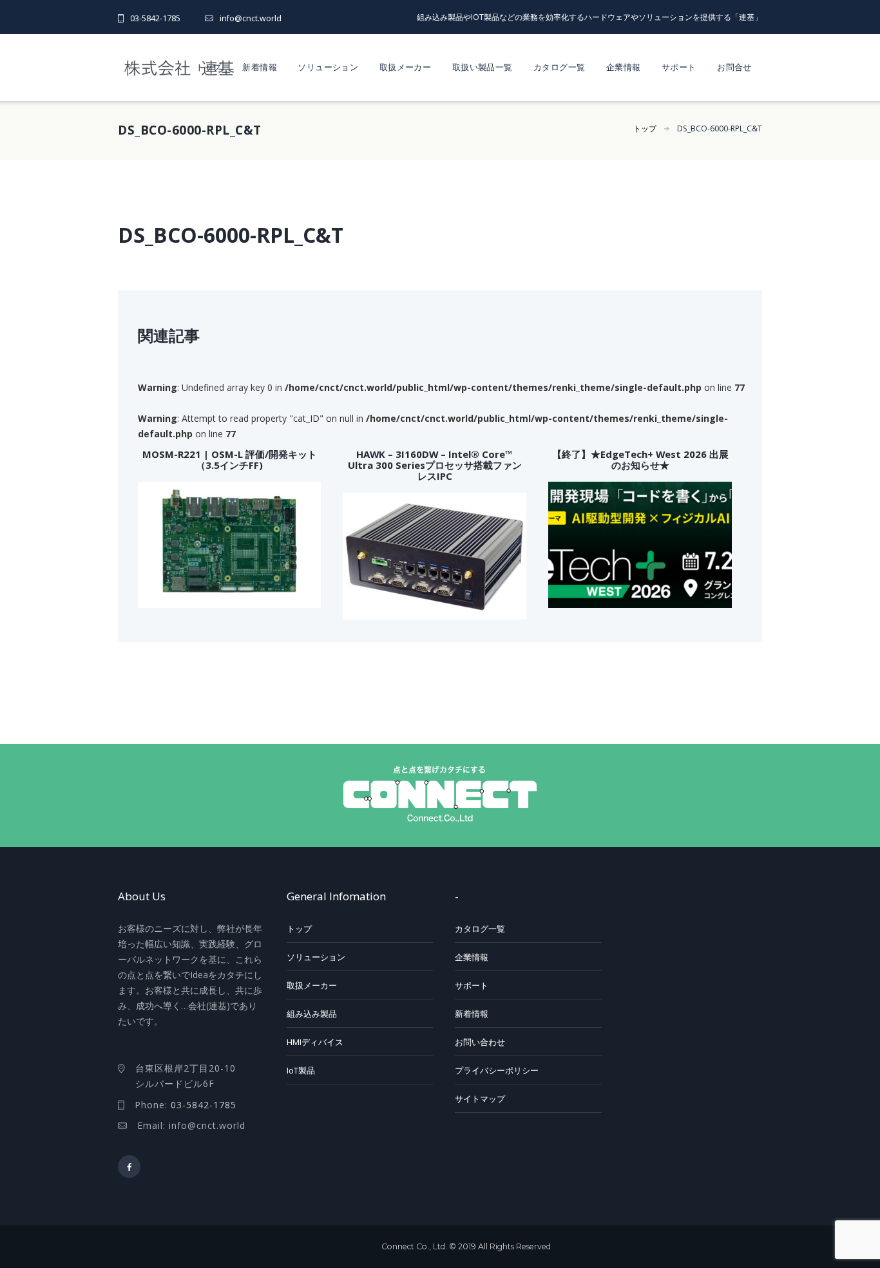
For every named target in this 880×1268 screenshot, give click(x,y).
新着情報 (259, 67)
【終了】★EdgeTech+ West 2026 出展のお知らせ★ (640, 459)
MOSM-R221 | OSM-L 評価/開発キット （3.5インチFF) (229, 459)
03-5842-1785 (155, 18)
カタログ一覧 (559, 67)
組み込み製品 (312, 1013)
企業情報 (623, 67)
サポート (679, 67)
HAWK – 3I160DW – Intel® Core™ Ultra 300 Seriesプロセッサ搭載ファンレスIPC (435, 465)
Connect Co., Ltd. (414, 1246)
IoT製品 (301, 1070)
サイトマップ (480, 1098)
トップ (209, 67)
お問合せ (734, 67)
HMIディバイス (315, 1042)
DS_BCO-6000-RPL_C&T (719, 128)
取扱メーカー (405, 67)
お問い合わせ (480, 1042)
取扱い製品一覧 (482, 67)
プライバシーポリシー (497, 1070)
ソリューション (328, 67)
